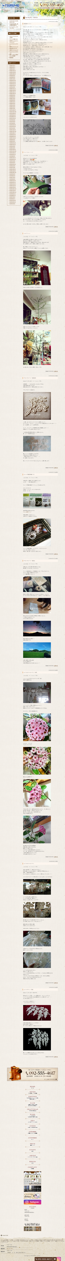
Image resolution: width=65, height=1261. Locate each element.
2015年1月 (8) (12, 167)
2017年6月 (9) (12, 119)
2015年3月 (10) (13, 164)
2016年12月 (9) (13, 129)
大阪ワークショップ (14, 50)
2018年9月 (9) (12, 95)
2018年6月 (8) (12, 100)
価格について (58, 1241)
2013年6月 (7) (12, 198)
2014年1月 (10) (13, 187)
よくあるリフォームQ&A (10, 1241)
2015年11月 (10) (13, 151)
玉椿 (38, 141)
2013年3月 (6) (12, 203)
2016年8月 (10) (13, 136)
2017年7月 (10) (13, 118)
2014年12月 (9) (13, 169)
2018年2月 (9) (12, 106)
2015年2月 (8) (12, 165)
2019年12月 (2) (13, 70)
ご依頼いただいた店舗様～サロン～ (47, 1241)
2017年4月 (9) (12, 123)
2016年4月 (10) (13, 142)
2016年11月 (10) (13, 131)
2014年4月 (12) (13, 182)
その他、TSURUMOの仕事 (22, 1241)
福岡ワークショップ (14, 46)
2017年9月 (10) (13, 114)
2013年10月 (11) (13, 192)
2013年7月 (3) (12, 197)
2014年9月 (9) (12, 174)
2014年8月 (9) (12, 175)
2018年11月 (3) (13, 91)
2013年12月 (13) (13, 188)
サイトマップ (5, 1242)
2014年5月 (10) (13, 180)
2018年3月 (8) (12, 105)
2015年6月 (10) (13, 159)
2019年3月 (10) (13, 85)
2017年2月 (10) (13, 126)
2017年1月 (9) (12, 128)
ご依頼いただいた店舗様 (33, 1241)
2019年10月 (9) (13, 73)
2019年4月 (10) (13, 83)
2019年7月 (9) (12, 78)
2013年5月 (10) (13, 200)
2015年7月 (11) (13, 157)
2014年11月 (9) (13, 170)
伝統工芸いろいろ (13, 48)
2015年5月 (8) (12, 160)
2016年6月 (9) (12, 139)
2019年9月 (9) (12, 75)
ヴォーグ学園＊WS (14, 39)
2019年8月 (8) (12, 77)
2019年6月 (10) (13, 80)
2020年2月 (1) (12, 67)
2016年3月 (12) (13, 144)
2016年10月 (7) (13, 133)
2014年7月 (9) (12, 177)
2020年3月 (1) (12, 65)
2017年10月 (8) (13, 113)
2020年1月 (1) (12, 68)
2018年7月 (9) (12, 98)
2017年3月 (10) (13, 124)
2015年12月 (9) (13, 149)
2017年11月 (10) (13, 111)
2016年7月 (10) (13, 137)
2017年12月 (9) (13, 110)
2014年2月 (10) (13, 185)
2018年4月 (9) (12, 103)
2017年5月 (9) (12, 121)
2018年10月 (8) (13, 93)
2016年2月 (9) (12, 146)
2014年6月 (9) (12, 179)
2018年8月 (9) (12, 96)
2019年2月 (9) (12, 87)
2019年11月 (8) (13, 72)
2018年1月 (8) (12, 108)
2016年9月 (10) (13, 134)
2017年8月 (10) (13, 116)
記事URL (56, 145)
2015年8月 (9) (12, 156)
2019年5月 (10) (13, 82)
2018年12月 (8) (13, 90)
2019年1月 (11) (13, 88)
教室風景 (11, 57)
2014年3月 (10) (13, 183)
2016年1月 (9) (12, 147)
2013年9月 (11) (13, 193)
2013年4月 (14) (13, 202)
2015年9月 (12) (13, 154)
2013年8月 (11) (13, 195)
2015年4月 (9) (12, 162)
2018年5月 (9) (12, 101)
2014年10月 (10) (13, 172)
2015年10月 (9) (13, 152)
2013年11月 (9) (13, 190)
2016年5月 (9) (12, 141)
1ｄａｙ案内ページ (27, 512)
